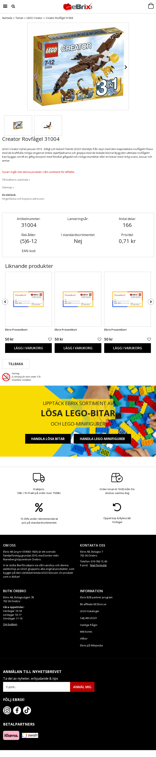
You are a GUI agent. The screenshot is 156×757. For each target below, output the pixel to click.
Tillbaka (15, 364)
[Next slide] (125, 67)
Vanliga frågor (89, 625)
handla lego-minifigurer (102, 439)
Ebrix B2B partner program (96, 597)
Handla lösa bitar (48, 439)
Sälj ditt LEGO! (88, 618)
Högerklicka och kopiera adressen (23, 199)
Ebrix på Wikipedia (91, 645)
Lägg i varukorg (28, 348)
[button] (18, 125)
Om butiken (10, 624)
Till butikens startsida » (16, 179)
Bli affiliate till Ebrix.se (93, 604)
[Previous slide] (30, 67)
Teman (19, 18)
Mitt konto (86, 631)
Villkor (84, 638)
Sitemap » (8, 187)
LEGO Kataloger (89, 611)
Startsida (7, 18)
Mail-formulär (98, 565)
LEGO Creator (34, 18)
